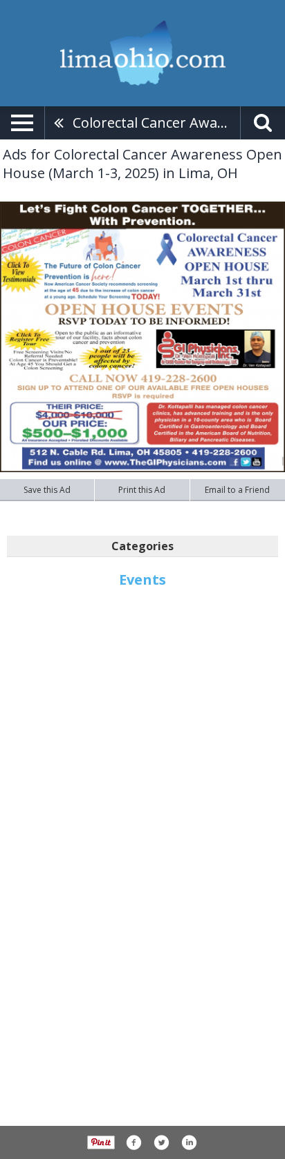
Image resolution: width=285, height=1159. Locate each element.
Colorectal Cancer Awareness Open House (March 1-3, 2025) (156, 122)
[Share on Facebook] (133, 1142)
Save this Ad (47, 490)
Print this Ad (141, 490)
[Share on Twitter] (161, 1142)
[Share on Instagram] (189, 1142)
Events (142, 579)
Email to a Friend (237, 490)
